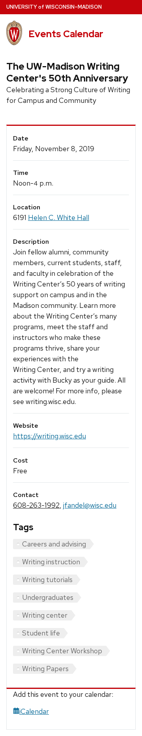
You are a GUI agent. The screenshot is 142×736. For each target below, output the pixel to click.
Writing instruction (51, 561)
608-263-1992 (36, 505)
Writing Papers (45, 668)
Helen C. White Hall (58, 217)
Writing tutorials (47, 579)
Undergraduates (47, 597)
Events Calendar (65, 34)
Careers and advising (54, 543)
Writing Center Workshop (62, 650)
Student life (41, 632)
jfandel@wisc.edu (89, 505)
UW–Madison (54, 7)
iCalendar (34, 711)
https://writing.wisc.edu (49, 435)
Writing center (44, 615)
